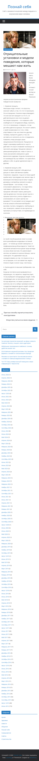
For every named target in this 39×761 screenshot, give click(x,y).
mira (14, 69)
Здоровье (5, 720)
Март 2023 (5, 475)
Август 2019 (5, 556)
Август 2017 (5, 628)
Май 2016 (5, 675)
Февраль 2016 (6, 684)
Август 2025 (5, 393)
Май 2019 (5, 562)
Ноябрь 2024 (6, 422)
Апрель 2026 (6, 378)
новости (4, 723)
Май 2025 (5, 403)
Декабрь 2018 (6, 578)
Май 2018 (5, 600)
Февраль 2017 (6, 647)
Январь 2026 (6, 384)
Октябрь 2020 (6, 518)
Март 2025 (5, 409)
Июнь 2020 (5, 531)
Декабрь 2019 (6, 547)
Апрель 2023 (6, 472)
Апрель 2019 (6, 565)
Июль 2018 (5, 594)
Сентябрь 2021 (6, 493)
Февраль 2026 (6, 381)
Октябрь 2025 (6, 390)
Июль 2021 (5, 497)
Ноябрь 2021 (6, 487)
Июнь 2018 (5, 597)
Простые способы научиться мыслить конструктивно (18, 314)
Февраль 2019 (6, 572)
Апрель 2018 (6, 603)
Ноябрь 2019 (6, 550)
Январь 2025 (6, 415)
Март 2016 (5, 681)
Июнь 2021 (5, 500)
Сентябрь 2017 (6, 625)
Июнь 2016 (5, 672)
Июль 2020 (5, 528)
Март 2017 (5, 644)
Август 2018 (5, 590)
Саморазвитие (8, 49)
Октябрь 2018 (6, 584)
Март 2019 (5, 568)
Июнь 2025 (5, 400)
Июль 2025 (5, 397)
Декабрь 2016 (6, 653)
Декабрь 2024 (6, 418)
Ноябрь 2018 (6, 581)
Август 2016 (5, 665)
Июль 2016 (5, 669)
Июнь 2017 (5, 634)
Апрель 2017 (6, 640)
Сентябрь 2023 (6, 459)
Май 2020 (5, 534)
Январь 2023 (6, 481)
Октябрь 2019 (6, 553)
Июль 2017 (5, 631)
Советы (4, 736)
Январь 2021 (6, 509)
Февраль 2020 (6, 543)
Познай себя (19, 6)
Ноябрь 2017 (6, 619)
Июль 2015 (5, 706)
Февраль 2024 (6, 447)
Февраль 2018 (6, 609)
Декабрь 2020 (6, 512)
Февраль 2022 (6, 484)
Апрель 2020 (6, 537)
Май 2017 (5, 637)
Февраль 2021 (6, 506)
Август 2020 (5, 525)
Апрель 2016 (6, 678)
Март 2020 (5, 540)
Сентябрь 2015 (6, 700)
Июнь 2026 (5, 375)
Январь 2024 (6, 450)
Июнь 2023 (5, 465)
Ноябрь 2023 (6, 456)
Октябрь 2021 (6, 490)
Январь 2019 (6, 575)
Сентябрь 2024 (6, 428)
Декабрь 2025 (6, 387)
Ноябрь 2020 (6, 515)
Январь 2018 (6, 612)
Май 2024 (5, 437)
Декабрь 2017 (6, 615)
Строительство (6, 739)
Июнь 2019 (5, 559)
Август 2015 (5, 703)
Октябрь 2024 (6, 425)
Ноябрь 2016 (6, 656)
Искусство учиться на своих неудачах (20, 320)
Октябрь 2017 (6, 622)
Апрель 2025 (6, 406)
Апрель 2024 (6, 440)
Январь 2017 (6, 650)
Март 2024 (5, 443)
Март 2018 (5, 606)
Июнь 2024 (5, 434)
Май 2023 (5, 468)
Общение (5, 727)
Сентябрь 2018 (6, 587)
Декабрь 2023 (6, 453)
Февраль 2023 (6, 478)
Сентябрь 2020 (6, 522)
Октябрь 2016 (6, 659)
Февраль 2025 (6, 412)
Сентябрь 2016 (6, 662)
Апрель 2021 (6, 503)
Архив (3, 717)
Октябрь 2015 (6, 697)
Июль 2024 (5, 431)
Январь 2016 (6, 687)
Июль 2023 (5, 462)
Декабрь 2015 (6, 690)
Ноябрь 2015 (6, 694)
